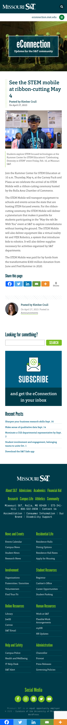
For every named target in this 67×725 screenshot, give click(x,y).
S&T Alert (10, 669)
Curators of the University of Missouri (37, 711)
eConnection (33, 44)
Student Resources (46, 570)
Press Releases (43, 664)
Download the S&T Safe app (19, 451)
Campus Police (12, 652)
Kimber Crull (28, 101)
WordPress (33, 715)
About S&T (11, 490)
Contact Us (49, 509)
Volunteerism (12, 588)
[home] (26, 7)
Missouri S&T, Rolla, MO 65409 (25, 506)
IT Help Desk (11, 664)
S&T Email (10, 630)
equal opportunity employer (44, 708)
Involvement (12, 570)
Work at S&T (42, 613)
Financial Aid (54, 490)
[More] (45, 284)
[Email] (36, 284)
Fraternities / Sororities (17, 583)
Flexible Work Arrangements (43, 621)
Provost (40, 658)
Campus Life (26, 498)
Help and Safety (14, 645)
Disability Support (39, 517)
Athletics (40, 498)
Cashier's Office (44, 583)
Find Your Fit (11, 594)
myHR (39, 628)
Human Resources (46, 606)
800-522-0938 (29, 509)
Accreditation (12, 513)
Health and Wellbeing (16, 658)
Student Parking (44, 594)
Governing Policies (45, 669)
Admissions (25, 490)
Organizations (12, 577)
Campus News (12, 547)
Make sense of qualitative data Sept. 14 (25, 427)
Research (13, 498)
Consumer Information (40, 513)
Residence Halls (44, 541)
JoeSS (8, 619)
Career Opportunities (47, 588)
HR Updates (42, 633)
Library (9, 613)
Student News (12, 552)
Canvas (9, 624)
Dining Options (44, 547)
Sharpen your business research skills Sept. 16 (29, 421)
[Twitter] (19, 284)
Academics (39, 490)
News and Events (14, 534)
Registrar (40, 577)
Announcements (29, 312)
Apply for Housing (45, 558)
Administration (44, 645)
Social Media (33, 690)
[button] (61, 6)
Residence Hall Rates (47, 552)
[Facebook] (10, 284)
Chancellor (41, 652)
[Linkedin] (27, 284)
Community (53, 498)
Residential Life (44, 534)
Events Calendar (13, 541)
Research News (13, 558)
